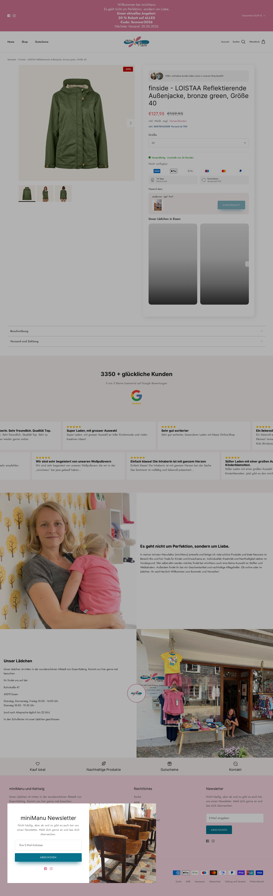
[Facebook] (45, 868)
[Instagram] (51, 868)
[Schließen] (151, 808)
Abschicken (48, 857)
